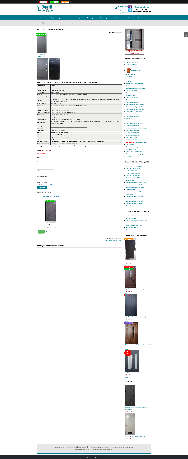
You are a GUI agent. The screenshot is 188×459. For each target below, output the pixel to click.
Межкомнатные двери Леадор (134, 203)
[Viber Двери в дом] (130, 6)
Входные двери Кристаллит (133, 135)
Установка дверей (108, 449)
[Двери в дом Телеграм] (130, 10)
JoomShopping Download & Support (113, 240)
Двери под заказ (82, 447)
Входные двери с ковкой (132, 86)
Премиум (130, 79)
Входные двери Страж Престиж (135, 109)
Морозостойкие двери (132, 223)
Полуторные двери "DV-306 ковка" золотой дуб (138, 345)
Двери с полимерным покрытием (135, 225)
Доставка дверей (128, 447)
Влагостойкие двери (131, 218)
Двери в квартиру (48, 23)
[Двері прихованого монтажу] (134, 41)
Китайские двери (130, 95)
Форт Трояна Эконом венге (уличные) (135, 317)
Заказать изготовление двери (101, 447)
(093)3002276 (124, 13)
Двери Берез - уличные (132, 100)
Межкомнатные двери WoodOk (134, 185)
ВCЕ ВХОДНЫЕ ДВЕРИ (132, 62)
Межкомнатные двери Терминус (135, 187)
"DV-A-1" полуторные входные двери (135, 373)
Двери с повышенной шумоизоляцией (136, 220)
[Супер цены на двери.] (65, 2)
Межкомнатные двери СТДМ (134, 192)
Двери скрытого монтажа (133, 168)
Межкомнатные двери (71, 447)
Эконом (129, 81)
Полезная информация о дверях (135, 154)
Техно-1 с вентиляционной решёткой (135, 436)
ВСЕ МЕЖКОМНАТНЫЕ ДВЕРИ (134, 166)
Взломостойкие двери (132, 227)
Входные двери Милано (132, 130)
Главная (39, 23)
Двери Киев (99, 449)
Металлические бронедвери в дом (135, 88)
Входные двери (59, 447)
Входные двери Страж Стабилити (135, 107)
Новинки (128, 199)
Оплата (90, 447)
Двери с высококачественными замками (137, 216)
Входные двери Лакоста (132, 102)
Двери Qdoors (130, 144)
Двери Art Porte (130, 180)
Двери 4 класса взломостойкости (135, 151)
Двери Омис (129, 194)
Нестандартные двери (132, 67)
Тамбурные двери (131, 149)
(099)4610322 (124, 10)
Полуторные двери (131, 90)
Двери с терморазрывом (133, 230)
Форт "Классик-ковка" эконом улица (134, 289)
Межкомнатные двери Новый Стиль (136, 182)
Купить (41, 232)
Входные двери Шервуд (132, 132)
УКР (150, 1)
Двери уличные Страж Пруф (134, 111)
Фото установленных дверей (83, 449)
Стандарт (130, 76)
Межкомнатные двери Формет (134, 196)
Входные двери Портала (133, 114)
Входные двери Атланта (133, 125)
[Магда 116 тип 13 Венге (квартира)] (42, 69)
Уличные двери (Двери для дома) (135, 83)
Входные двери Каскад (132, 116)
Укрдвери (128, 118)
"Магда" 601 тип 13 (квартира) (50, 196)
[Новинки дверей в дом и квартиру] (54, 2)
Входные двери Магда (132, 147)
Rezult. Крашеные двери (133, 173)
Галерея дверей (130, 189)
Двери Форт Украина (131, 137)
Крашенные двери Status (133, 177)
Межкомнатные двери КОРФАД (134, 201)
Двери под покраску (131, 170)
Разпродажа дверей (131, 64)
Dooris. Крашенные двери (133, 175)
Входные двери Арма (132, 121)
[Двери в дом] (46, 8)
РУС (146, 1)
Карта (93, 449)
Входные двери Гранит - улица (134, 123)
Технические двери (131, 93)
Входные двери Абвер (132, 139)
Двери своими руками (116, 447)
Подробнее (49, 232)
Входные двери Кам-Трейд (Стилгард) (136, 128)
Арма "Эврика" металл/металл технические (137, 261)
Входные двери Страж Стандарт (135, 104)
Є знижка (128, 156)
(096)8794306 (124, 6)
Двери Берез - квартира (132, 97)
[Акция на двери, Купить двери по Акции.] (43, 2)
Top (186, 35)
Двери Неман (129, 206)
